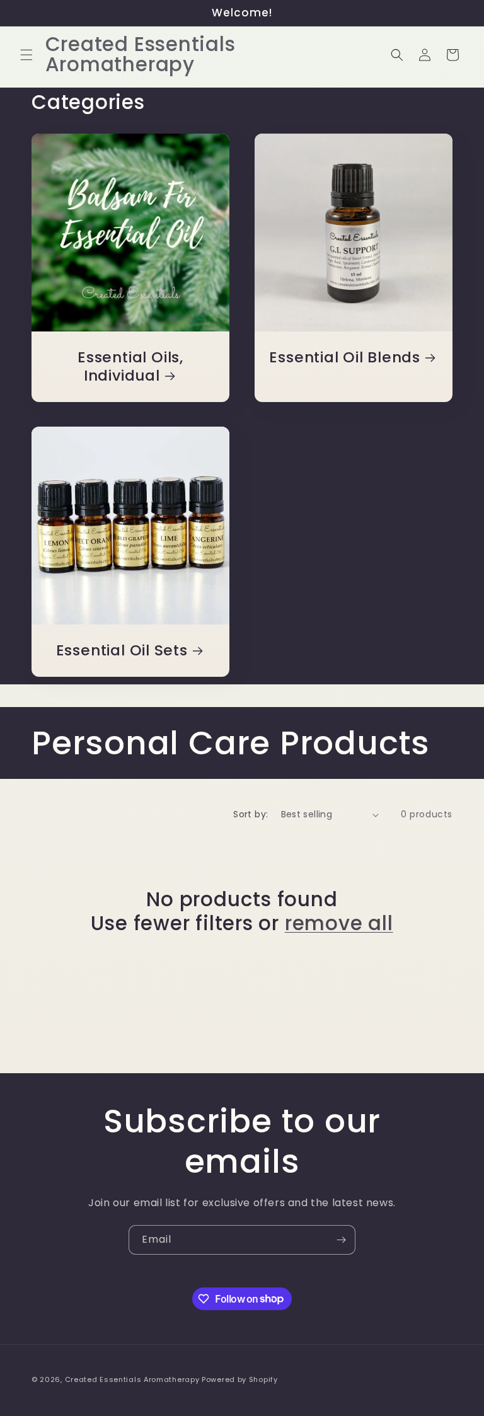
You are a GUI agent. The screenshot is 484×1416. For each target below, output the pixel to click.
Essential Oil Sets (122, 651)
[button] (26, 55)
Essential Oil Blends (344, 357)
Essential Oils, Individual (130, 366)
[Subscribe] (341, 1240)
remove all (339, 923)
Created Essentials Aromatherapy (132, 1379)
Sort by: (250, 814)
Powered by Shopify (240, 1379)
